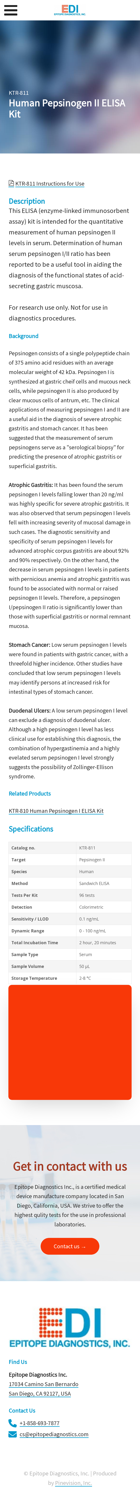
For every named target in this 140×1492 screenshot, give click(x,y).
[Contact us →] (70, 1253)
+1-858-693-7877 (40, 1423)
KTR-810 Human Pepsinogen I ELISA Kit (56, 810)
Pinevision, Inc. (73, 1483)
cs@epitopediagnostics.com (54, 1434)
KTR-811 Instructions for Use (49, 183)
